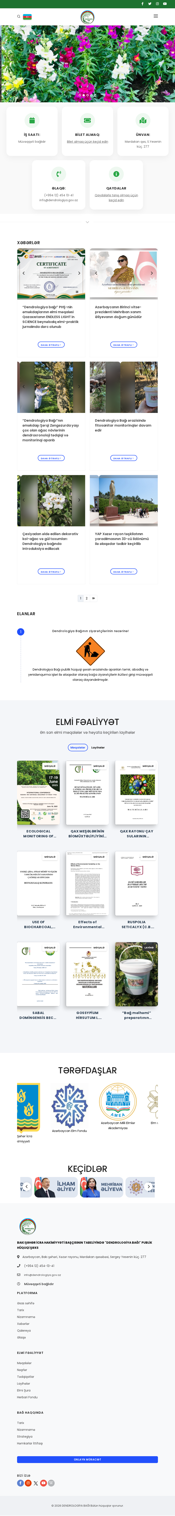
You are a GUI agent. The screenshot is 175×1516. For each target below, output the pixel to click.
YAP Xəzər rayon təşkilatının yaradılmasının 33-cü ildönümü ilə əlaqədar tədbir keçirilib (122, 538)
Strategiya (24, 1436)
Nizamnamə (26, 1317)
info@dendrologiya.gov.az (42, 1275)
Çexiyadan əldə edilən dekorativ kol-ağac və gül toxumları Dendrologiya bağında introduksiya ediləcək (50, 541)
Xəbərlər (23, 1324)
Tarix (20, 1310)
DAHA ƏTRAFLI (50, 345)
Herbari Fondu (27, 1397)
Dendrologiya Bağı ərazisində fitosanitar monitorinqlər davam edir (123, 425)
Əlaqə (21, 1337)
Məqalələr (24, 1363)
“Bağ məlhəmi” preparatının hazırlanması (136, 1017)
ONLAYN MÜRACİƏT (87, 1459)
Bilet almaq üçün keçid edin (87, 141)
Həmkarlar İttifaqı (30, 1443)
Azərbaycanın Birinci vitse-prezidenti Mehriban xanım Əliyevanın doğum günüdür (118, 312)
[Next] (78, 273)
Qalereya (24, 1330)
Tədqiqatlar (25, 1377)
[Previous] (23, 273)
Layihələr (98, 748)
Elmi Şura (24, 1390)
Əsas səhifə (25, 1303)
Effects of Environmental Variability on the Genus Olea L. (87, 929)
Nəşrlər (22, 1370)
